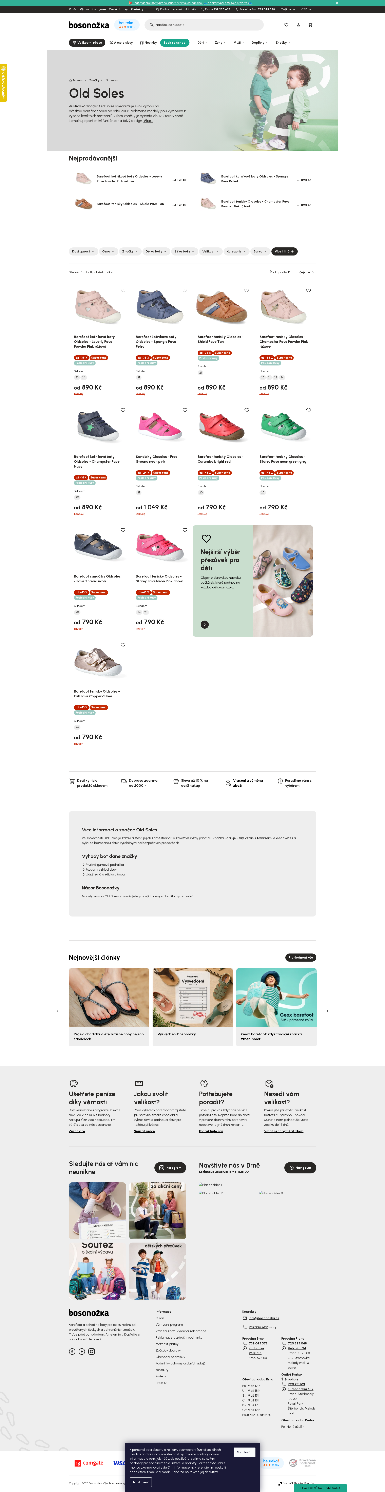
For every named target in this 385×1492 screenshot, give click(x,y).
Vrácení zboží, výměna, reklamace (181, 1331)
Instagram (173, 1168)
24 (83, 377)
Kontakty (137, 9)
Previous (58, 1011)
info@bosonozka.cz (264, 1318)
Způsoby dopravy (168, 1350)
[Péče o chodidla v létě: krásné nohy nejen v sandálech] (109, 997)
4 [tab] (285, 1053)
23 (77, 377)
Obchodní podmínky (170, 1357)
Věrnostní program (93, 9)
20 (262, 377)
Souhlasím (244, 1452)
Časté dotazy (118, 9)
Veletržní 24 (297, 1348)
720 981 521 (296, 1384)
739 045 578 (266, 9)
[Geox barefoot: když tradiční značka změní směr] (276, 997)
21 (138, 377)
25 (145, 612)
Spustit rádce (144, 1131)
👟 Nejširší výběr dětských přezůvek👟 (228, 3)
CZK (304, 9)
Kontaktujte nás (211, 1131)
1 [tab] (100, 1052)
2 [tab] (162, 1053)
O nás (73, 9)
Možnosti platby (167, 1344)
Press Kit (162, 1383)
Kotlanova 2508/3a (256, 1350)
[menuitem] (87, 43)
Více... (148, 120)
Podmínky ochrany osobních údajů (180, 1363)
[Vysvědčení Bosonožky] (193, 997)
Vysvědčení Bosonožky (176, 1034)
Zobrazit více (191, 226)
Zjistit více (77, 1131)
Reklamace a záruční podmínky (179, 1337)
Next (328, 1011)
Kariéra (161, 1376)
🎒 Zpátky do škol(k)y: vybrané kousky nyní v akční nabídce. (166, 3)
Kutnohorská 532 (300, 1389)
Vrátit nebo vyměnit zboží (284, 1131)
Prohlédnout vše (301, 957)
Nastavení (141, 1482)
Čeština (286, 9)
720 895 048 (297, 1343)
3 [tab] (223, 1053)
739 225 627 (222, 9)
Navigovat (303, 1168)
